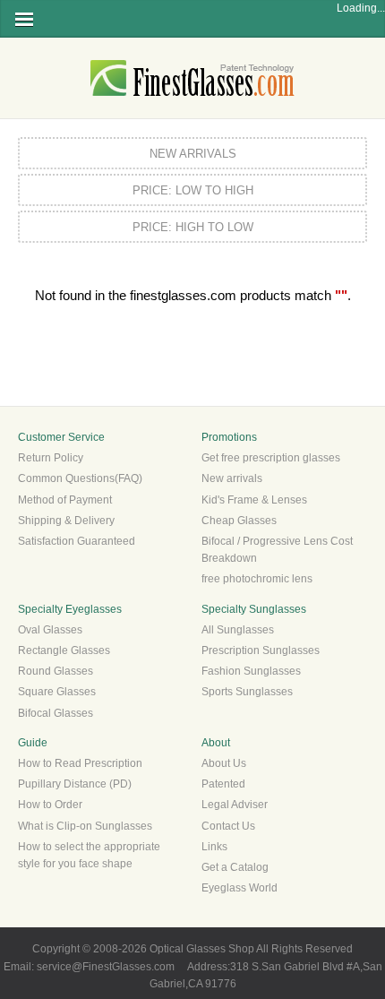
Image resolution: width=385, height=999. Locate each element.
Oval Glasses (50, 630)
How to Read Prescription (80, 763)
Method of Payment (65, 500)
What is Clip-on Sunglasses (85, 826)
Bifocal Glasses (55, 713)
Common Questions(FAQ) (80, 478)
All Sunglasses (237, 630)
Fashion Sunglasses (251, 671)
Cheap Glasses (239, 520)
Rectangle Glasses (64, 650)
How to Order (50, 804)
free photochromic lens (256, 579)
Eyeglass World (239, 888)
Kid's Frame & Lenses (254, 500)
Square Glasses (57, 691)
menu (24, 19)
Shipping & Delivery (66, 520)
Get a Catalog (235, 867)
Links (214, 846)
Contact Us (228, 826)
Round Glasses (55, 671)
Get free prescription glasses (270, 458)
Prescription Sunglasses (260, 650)
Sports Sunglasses (247, 691)
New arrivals (231, 478)
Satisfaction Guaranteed (76, 541)
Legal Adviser (234, 804)
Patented (223, 784)
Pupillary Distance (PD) (75, 784)
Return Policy (50, 458)
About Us (223, 763)
